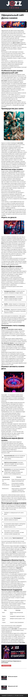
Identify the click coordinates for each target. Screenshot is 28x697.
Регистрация (6, 665)
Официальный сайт (13, 686)
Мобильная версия (12, 676)
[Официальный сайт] (4, 689)
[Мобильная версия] (4, 679)
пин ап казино (13, 35)
